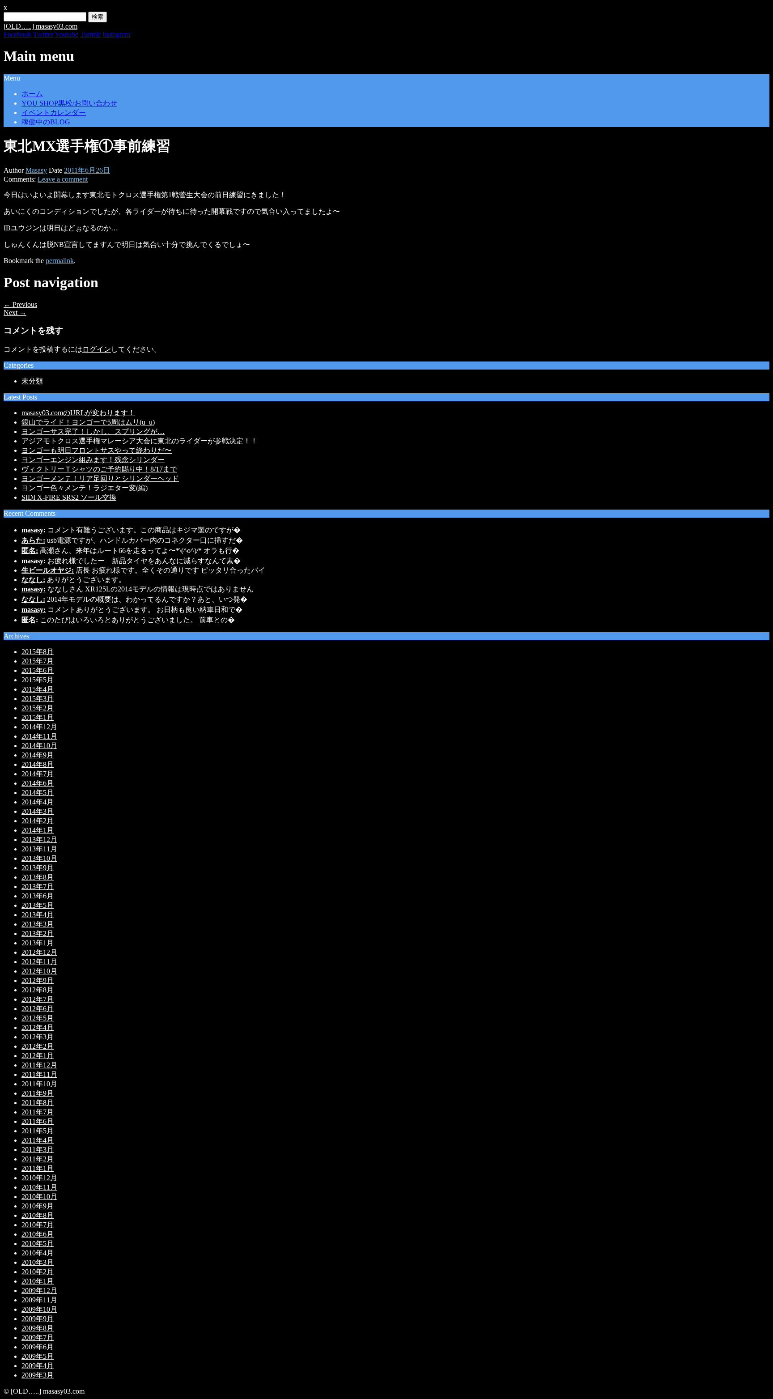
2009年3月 (37, 1375)
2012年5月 (37, 1018)
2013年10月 (39, 858)
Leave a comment (63, 179)
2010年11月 (39, 1187)
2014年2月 (37, 821)
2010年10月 (39, 1196)
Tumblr (90, 34)
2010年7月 (37, 1225)
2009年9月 (37, 1318)
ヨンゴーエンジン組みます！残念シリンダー (93, 459)
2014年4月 (37, 802)
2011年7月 (37, 1112)
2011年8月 (37, 1102)
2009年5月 (37, 1356)
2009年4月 (37, 1365)
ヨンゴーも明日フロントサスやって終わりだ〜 (96, 450)
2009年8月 (37, 1328)
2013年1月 (37, 943)
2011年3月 (37, 1149)
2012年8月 (37, 990)
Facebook (17, 34)
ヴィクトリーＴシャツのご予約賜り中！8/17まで (99, 469)
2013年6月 (37, 896)
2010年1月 (37, 1281)
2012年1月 (37, 1055)
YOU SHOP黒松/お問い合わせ (69, 103)
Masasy (36, 170)
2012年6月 (37, 1008)
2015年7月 (37, 661)
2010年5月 (37, 1243)
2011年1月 (37, 1168)
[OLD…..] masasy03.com (40, 26)
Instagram (116, 34)
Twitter (43, 34)
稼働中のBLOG (45, 122)
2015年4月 (37, 689)
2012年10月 (39, 971)
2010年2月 (37, 1272)
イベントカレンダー (53, 112)
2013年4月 (37, 914)
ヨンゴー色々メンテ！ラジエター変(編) (84, 488)
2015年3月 (37, 698)
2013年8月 (37, 877)
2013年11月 (39, 849)
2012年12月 (39, 952)
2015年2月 (37, 708)
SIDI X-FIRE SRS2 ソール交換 (68, 497)
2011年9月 (37, 1093)
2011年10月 (39, 1084)
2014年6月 (37, 783)
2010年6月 (37, 1234)
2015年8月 (37, 651)
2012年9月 (37, 980)
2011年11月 (39, 1074)
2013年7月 (37, 886)
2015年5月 (37, 680)
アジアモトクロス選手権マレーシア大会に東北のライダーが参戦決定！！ (139, 441)
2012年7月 (37, 999)
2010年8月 (37, 1215)
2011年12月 (39, 1065)
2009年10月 (39, 1309)
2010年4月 (37, 1253)
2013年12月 (39, 839)
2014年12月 (39, 727)
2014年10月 (39, 745)
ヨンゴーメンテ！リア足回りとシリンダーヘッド (100, 478)
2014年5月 (37, 792)
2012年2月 (37, 1046)
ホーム (32, 94)
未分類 (32, 381)
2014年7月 (37, 774)
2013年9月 (37, 868)
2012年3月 (37, 1037)
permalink (60, 260)
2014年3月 (37, 811)
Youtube (66, 34)
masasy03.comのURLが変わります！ (78, 413)
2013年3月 (37, 924)
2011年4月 (37, 1140)
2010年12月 (39, 1178)
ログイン (96, 349)
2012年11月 (39, 961)
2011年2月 (37, 1159)
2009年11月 (39, 1300)
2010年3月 (37, 1262)
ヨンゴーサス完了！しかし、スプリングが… (93, 431)
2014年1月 (37, 830)
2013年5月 (37, 905)
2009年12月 (39, 1290)
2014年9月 (37, 755)
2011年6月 (37, 1121)
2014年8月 (37, 764)
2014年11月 (39, 736)
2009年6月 (37, 1347)
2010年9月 (37, 1206)
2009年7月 (37, 1337)
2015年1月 (37, 717)
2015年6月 (37, 670)
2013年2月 (37, 933)
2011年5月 (37, 1131)
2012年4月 (37, 1027)
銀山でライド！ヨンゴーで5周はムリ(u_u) (88, 422)
